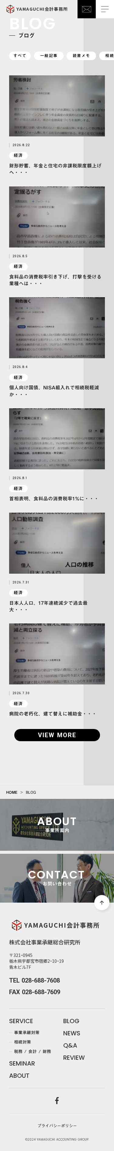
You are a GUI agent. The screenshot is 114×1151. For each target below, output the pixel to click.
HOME (11, 792)
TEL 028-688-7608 (34, 980)
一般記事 (48, 56)
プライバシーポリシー (57, 1125)
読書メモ (81, 56)
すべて (19, 56)
